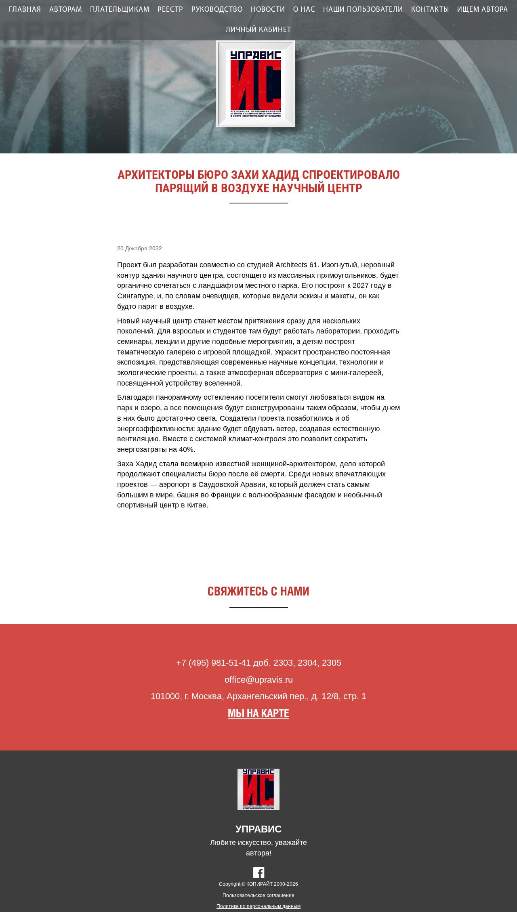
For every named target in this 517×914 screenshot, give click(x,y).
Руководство (217, 10)
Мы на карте (258, 714)
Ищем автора (482, 10)
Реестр (170, 10)
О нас (304, 10)
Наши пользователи (363, 10)
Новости (268, 10)
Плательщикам (119, 10)
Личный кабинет (258, 30)
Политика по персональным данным (258, 906)
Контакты (430, 10)
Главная (25, 10)
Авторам (65, 10)
